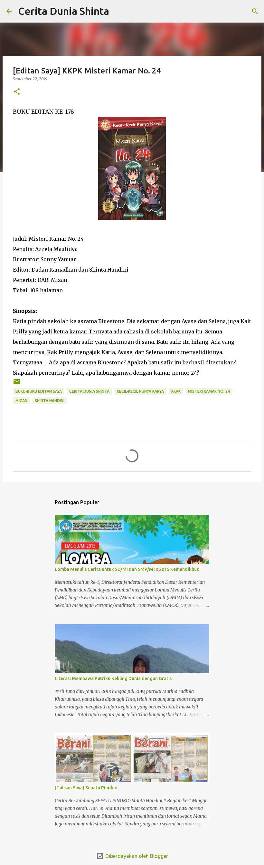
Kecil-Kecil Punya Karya (140, 391)
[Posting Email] (17, 384)
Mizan (21, 401)
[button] (17, 92)
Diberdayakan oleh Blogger (136, 856)
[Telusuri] (118, 11)
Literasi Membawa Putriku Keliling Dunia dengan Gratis (113, 678)
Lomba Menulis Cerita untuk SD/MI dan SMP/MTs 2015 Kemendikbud (127, 569)
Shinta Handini (49, 401)
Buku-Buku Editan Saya (38, 391)
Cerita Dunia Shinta (63, 11)
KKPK (176, 391)
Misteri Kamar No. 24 (209, 391)
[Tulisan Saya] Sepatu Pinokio (86, 787)
